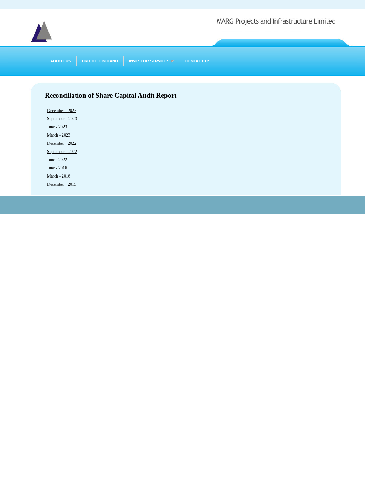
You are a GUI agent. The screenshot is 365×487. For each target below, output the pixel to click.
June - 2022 (57, 159)
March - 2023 (58, 135)
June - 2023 (57, 126)
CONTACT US (197, 61)
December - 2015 (61, 184)
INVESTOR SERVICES (149, 61)
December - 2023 (61, 110)
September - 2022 (62, 151)
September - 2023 (62, 118)
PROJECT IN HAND (100, 61)
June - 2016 (57, 167)
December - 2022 (61, 143)
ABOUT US (60, 61)
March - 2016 (58, 176)
